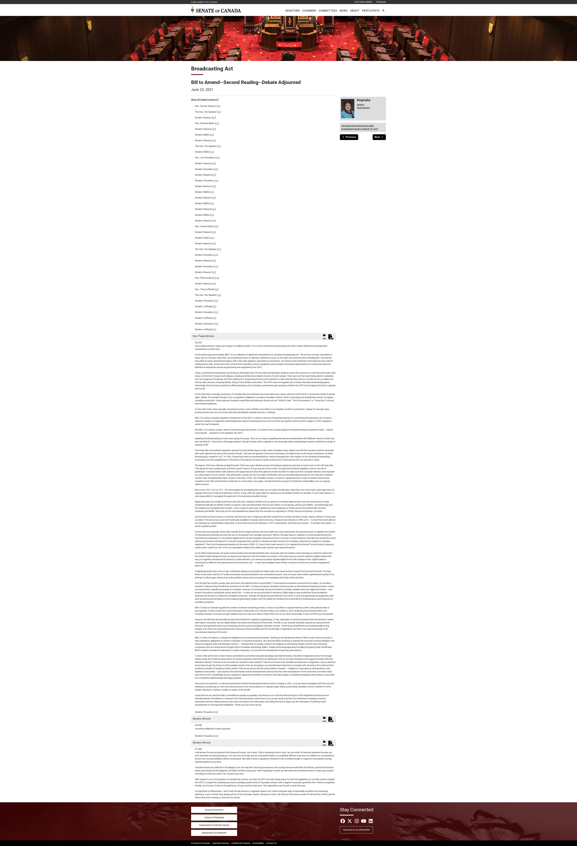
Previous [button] (350, 137)
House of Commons (214, 810)
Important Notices (220, 843)
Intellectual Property (240, 843)
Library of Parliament (214, 817)
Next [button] (378, 137)
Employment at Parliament (214, 833)
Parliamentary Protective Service (214, 825)
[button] (292, 10)
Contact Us (271, 843)
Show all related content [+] (205, 99)
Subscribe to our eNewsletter (356, 830)
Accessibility (258, 843)
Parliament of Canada (204, 1)
